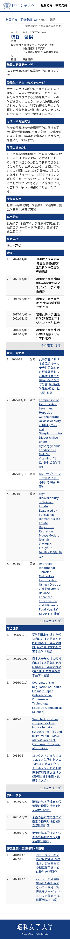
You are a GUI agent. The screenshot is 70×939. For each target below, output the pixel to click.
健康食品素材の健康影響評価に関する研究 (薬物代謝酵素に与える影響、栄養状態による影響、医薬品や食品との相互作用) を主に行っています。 (34, 134)
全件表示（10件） (51, 788)
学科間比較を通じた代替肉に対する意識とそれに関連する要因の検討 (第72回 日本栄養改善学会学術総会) (46, 642)
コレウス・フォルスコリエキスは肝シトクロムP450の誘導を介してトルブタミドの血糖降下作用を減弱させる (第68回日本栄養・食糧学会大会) (46, 768)
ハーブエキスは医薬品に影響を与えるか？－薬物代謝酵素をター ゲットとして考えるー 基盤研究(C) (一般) (48, 889)
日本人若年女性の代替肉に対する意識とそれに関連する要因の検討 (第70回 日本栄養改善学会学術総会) (46, 666)
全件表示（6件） (52, 345)
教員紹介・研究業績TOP (22, 20)
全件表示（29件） (51, 621)
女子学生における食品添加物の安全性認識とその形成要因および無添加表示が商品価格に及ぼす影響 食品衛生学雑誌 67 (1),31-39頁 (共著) (50, 375)
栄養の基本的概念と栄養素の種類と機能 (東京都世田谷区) (46, 805)
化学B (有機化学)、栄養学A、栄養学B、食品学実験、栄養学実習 (34, 207)
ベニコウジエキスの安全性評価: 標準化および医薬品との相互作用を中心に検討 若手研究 (48, 863)
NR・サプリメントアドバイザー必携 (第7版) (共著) (50, 480)
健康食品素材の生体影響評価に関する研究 (33, 73)
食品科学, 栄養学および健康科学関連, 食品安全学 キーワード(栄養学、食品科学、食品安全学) (34, 227)
